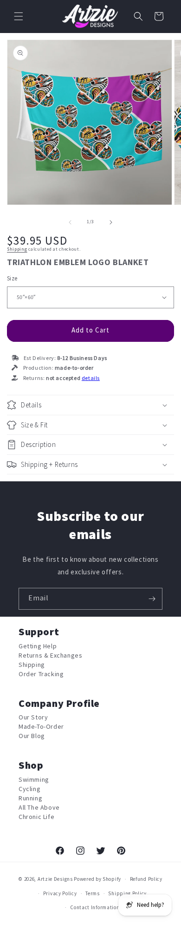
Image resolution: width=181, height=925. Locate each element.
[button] (18, 16)
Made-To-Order (41, 727)
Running (30, 798)
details (91, 378)
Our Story (33, 717)
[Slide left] (70, 222)
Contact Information (94, 908)
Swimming (34, 780)
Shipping (17, 249)
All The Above (39, 808)
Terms (92, 894)
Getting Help (38, 646)
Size (12, 278)
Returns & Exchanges (50, 655)
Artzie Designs (55, 879)
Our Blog (32, 736)
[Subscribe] (152, 599)
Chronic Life (36, 817)
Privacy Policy (60, 894)
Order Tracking (41, 674)
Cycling (29, 789)
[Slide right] (111, 222)
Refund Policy (146, 879)
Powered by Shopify (97, 879)
